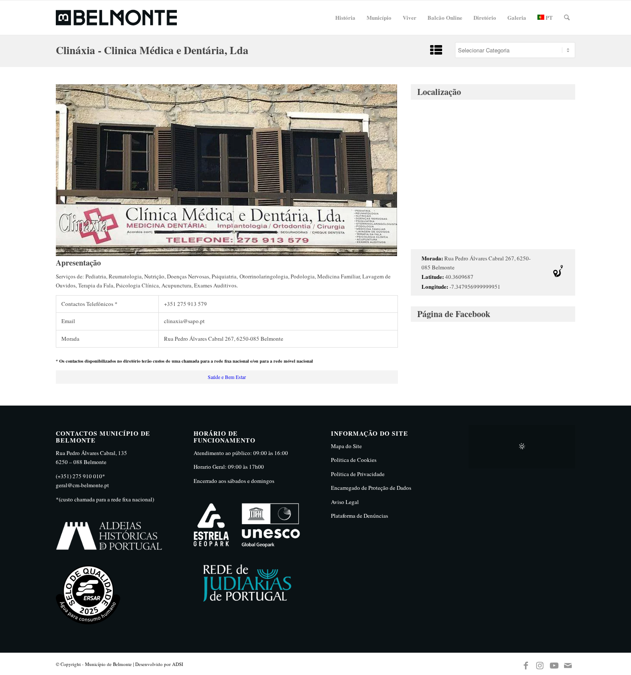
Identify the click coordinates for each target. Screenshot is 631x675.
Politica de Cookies (353, 460)
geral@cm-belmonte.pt (82, 485)
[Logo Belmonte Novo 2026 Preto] (116, 17)
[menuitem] (345, 17)
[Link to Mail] (568, 663)
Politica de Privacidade (358, 474)
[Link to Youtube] (554, 663)
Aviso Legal (345, 502)
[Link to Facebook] (525, 663)
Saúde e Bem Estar (227, 377)
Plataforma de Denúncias (359, 515)
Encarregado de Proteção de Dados (371, 488)
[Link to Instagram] (540, 663)
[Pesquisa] (566, 17)
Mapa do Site (346, 446)
